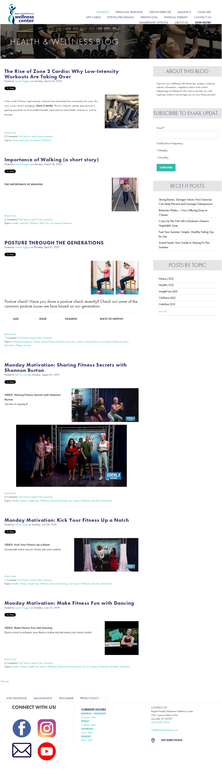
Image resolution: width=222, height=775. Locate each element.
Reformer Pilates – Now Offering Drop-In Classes (183, 212)
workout (80, 341)
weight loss (33, 500)
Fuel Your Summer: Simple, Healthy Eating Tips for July (186, 234)
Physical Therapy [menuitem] (176, 17)
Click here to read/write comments (35, 136)
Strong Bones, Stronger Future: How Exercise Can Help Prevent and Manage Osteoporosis (185, 201)
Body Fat (44, 223)
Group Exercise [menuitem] (160, 12)
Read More (10, 132)
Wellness (33, 223)
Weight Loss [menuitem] (149, 17)
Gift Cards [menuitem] (93, 17)
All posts (5, 681)
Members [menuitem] (102, 12)
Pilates (19, 345)
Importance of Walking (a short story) (52, 159)
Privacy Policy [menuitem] (89, 698)
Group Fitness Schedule (53, 341)
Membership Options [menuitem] (153, 22)
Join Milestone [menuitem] (17, 698)
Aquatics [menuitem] (184, 12)
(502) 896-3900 (160, 722)
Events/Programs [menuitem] (120, 17)
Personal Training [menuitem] (129, 12)
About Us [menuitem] (181, 22)
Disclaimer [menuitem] (66, 698)
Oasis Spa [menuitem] (204, 12)
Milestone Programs (22, 341)
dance (43, 666)
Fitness (15, 140)
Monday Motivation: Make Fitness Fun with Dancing (69, 603)
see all (162, 311)
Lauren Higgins (22, 81)
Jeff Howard (21, 374)
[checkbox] (187, 153)
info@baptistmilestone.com (164, 730)
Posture (27, 345)
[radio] (187, 149)
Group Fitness (92, 341)
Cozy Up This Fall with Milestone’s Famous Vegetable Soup (184, 223)
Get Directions (171, 740)
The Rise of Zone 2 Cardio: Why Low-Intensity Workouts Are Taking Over (62, 74)
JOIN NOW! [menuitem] (203, 22)
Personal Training (58, 500)
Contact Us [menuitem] (202, 17)
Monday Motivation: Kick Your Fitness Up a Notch (67, 520)
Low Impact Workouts (40, 140)
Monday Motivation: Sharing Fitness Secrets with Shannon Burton (66, 367)
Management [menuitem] (43, 698)
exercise (24, 140)
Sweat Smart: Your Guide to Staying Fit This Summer (184, 245)
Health (15, 223)
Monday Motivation (102, 500)
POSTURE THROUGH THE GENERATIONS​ (54, 243)
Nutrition (167, 304)
